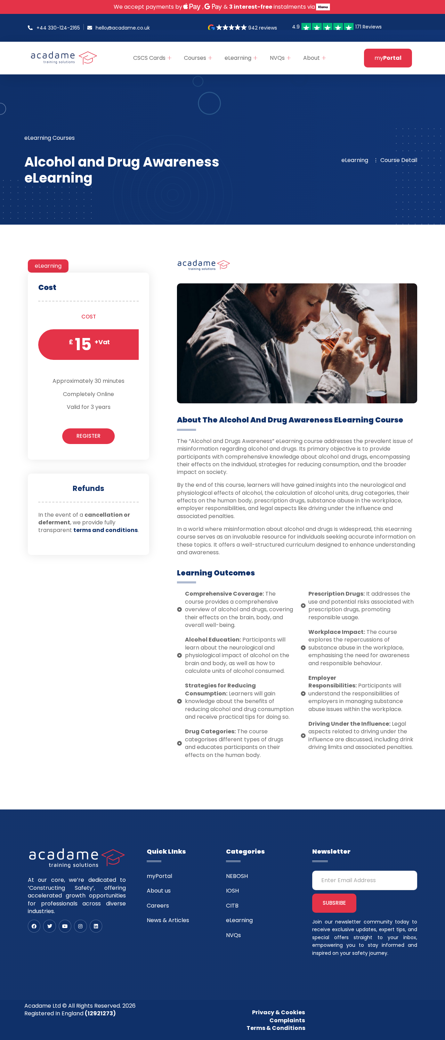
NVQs (277, 58)
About (311, 58)
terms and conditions (105, 530)
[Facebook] (34, 926)
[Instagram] (80, 926)
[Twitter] (49, 926)
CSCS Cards (149, 58)
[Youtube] (65, 926)
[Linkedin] (96, 926)
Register (88, 436)
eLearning (238, 58)
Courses (195, 58)
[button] (243, 27)
